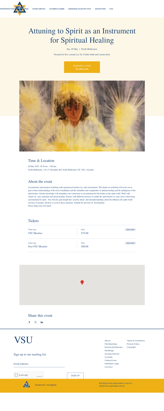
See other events (82, 68)
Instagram (51, 385)
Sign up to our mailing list (30, 354)
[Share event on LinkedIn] (42, 322)
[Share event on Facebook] (29, 322)
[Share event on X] (35, 322)
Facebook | (40, 385)
